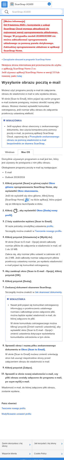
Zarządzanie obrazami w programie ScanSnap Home (27, 59)
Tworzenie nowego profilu (48, 231)
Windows (9, 152)
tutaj (19, 76)
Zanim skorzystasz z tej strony (12, 444)
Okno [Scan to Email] (33, 349)
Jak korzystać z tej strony (45, 443)
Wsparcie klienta (9, 453)
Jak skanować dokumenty (48, 292)
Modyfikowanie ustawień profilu (16, 414)
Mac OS (25, 152)
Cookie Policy (40, 453)
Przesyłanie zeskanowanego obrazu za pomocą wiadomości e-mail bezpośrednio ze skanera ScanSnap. (33, 140)
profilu (50, 226)
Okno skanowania (28, 191)
